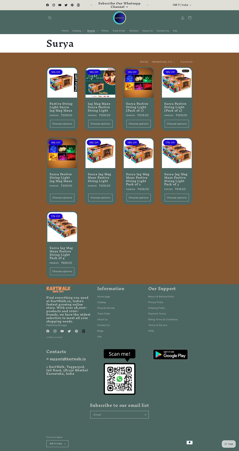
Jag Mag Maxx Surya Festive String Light (99, 107)
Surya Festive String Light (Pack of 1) (137, 107)
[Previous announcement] (91, 5)
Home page (103, 296)
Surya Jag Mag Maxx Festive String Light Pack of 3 (176, 179)
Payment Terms (157, 313)
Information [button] (110, 288)
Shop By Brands (106, 307)
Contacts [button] (56, 351)
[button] (49, 17)
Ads (99, 336)
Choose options (62, 123)
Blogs (100, 330)
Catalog (101, 302)
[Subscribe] (145, 415)
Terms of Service (157, 325)
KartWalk (58, 337)
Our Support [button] (162, 288)
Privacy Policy (155, 302)
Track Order (103, 313)
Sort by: (144, 61)
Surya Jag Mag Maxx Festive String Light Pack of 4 (61, 253)
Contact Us (103, 325)
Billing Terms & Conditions (163, 319)
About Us (102, 319)
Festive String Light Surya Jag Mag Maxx (61, 107)
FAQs (151, 330)
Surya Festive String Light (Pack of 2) (175, 107)
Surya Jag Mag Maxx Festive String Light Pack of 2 (137, 179)
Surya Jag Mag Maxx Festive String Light (99, 177)
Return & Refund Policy (161, 296)
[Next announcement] (147, 5)
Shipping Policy (156, 307)
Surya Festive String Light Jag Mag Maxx (61, 177)
